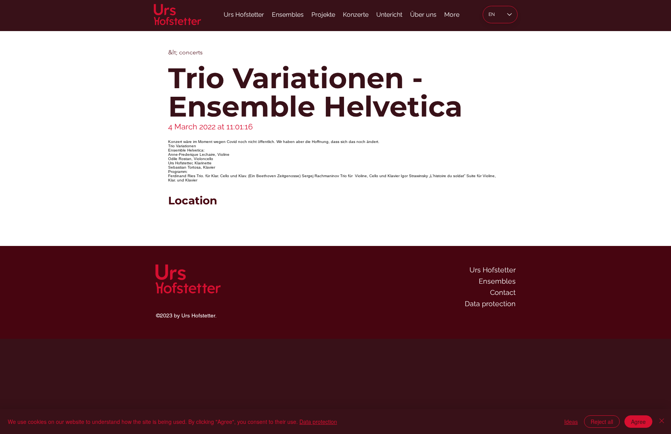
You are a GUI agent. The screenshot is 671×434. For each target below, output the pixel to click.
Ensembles (497, 281)
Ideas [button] (571, 421)
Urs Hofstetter (492, 270)
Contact (503, 292)
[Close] (661, 421)
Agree (638, 421)
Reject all (602, 421)
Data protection (490, 304)
